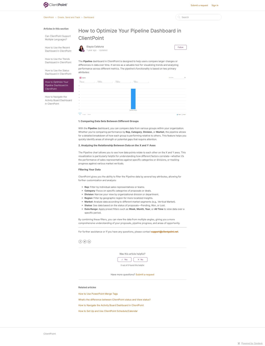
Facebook (80, 242)
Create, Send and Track (69, 17)
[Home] (56, 7)
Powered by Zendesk (252, 343)
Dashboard (89, 17)
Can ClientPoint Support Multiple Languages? (58, 38)
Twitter (85, 242)
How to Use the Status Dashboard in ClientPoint (58, 72)
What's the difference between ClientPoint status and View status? (114, 299)
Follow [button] (180, 47)
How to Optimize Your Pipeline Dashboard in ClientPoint (56, 85)
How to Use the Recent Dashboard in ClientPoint (58, 49)
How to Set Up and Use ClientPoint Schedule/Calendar (108, 311)
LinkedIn (89, 242)
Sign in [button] (215, 5)
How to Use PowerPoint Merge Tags (98, 293)
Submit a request (199, 5)
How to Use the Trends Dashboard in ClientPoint (58, 61)
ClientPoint (49, 17)
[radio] (124, 259)
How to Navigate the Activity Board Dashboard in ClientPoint (58, 100)
